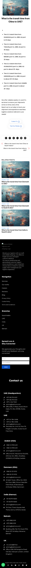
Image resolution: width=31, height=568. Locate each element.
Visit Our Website (15, 126)
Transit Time (5, 179)
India (3, 322)
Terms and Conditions (8, 304)
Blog (3, 295)
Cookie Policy (6, 301)
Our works (5, 284)
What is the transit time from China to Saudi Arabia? (16, 144)
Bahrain (4, 328)
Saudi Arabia (6, 315)
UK (3, 325)
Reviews (5, 291)
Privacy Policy (6, 298)
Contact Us (14, 121)
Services (5, 281)
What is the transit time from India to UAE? (15, 149)
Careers (4, 288)
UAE (3, 318)
